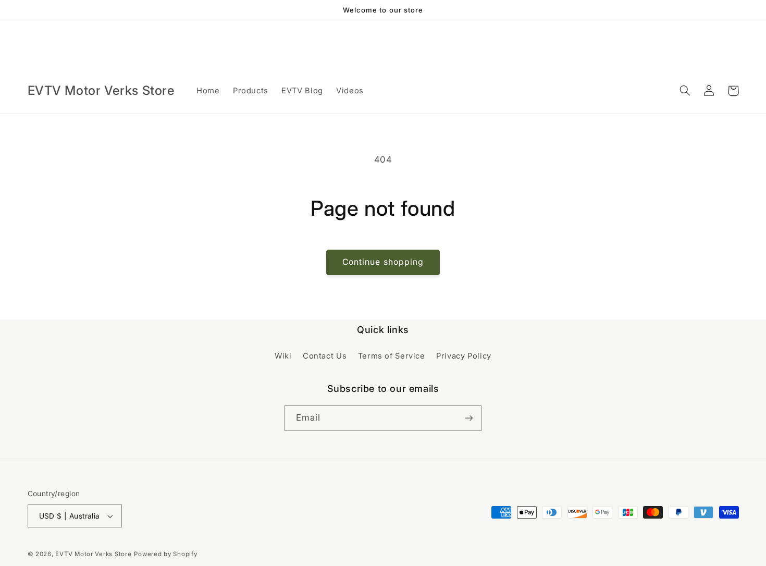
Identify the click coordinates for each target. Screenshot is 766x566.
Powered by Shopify (165, 554)
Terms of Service (391, 356)
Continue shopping (383, 262)
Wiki (283, 356)
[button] (685, 91)
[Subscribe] (469, 418)
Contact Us (325, 356)
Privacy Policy (463, 356)
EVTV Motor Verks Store (93, 554)
